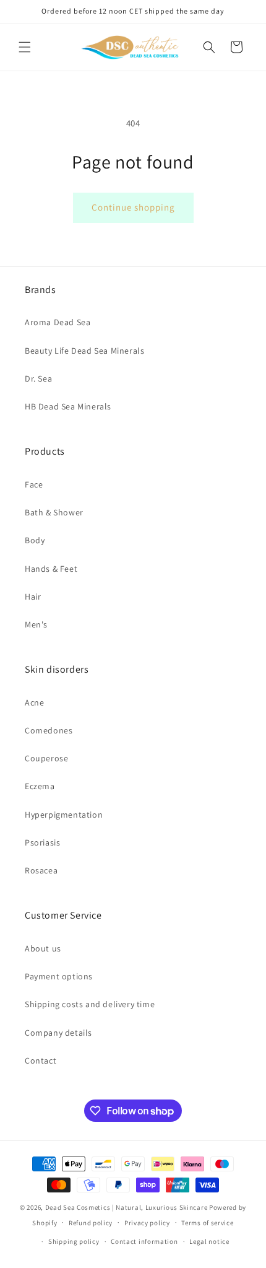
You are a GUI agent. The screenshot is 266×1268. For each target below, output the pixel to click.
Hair (33, 596)
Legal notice (209, 1241)
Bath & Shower (54, 512)
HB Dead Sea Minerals (68, 406)
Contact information (144, 1241)
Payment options (59, 976)
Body (35, 540)
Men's (36, 624)
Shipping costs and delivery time (90, 1004)
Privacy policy (147, 1222)
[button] (24, 47)
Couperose (46, 758)
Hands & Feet (51, 568)
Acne (34, 702)
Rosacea (41, 870)
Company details (58, 1032)
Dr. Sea (38, 378)
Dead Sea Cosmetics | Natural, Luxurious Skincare (126, 1207)
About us (43, 948)
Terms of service (207, 1222)
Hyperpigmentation (64, 814)
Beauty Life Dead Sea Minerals (84, 350)
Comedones (48, 730)
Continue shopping (133, 207)
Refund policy (91, 1222)
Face (34, 484)
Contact (40, 1060)
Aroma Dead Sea (57, 322)
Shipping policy (74, 1241)
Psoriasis (42, 842)
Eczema (40, 786)
